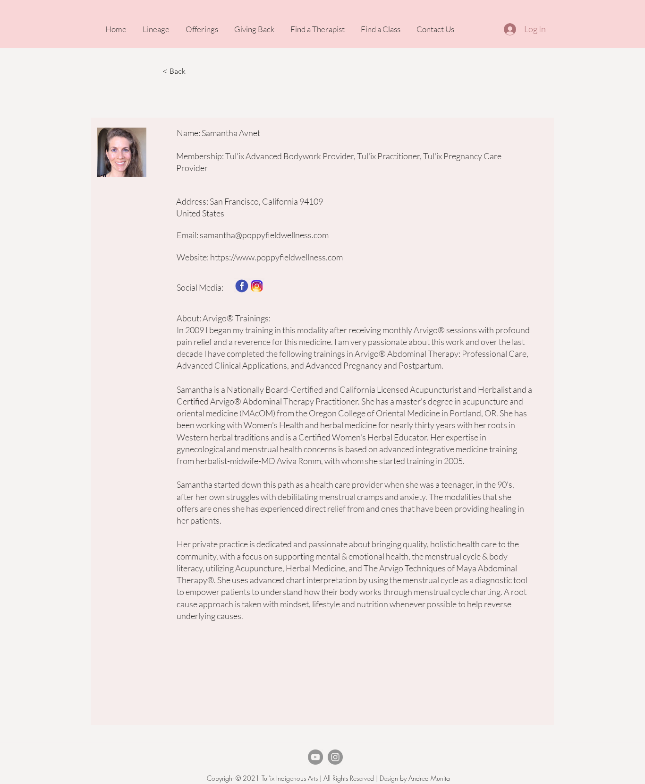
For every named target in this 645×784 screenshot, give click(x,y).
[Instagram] (335, 757)
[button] (193, 71)
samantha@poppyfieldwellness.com (264, 235)
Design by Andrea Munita (414, 778)
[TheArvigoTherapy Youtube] (315, 757)
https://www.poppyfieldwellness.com (276, 257)
